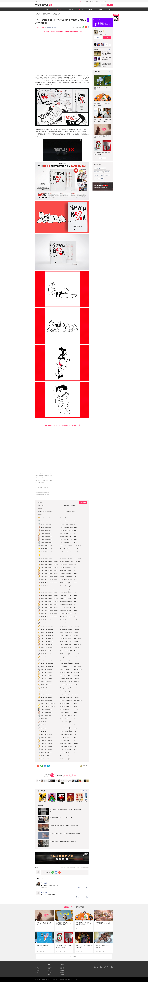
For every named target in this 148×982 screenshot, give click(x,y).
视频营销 (96, 175)
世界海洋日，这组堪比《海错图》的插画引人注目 (106, 65)
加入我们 (37, 972)
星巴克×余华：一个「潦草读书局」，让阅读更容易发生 (102, 120)
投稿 (49, 974)
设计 (102, 175)
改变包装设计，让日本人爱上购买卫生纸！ (62, 817)
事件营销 (107, 171)
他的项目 (96, 49)
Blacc (101, 31)
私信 (107, 37)
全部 (86, 790)
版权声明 (62, 972)
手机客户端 (37, 970)
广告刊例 (49, 972)
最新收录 (37, 14)
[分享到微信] (83, 27)
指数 (90, 9)
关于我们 (37, 967)
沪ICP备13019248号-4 (53, 979)
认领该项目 (83, 502)
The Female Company (99, 168)
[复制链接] (48, 766)
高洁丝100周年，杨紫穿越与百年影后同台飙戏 (63, 841)
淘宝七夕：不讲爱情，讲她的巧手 (102, 137)
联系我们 (49, 968)
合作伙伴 (37, 968)
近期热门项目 (46, 14)
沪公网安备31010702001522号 (66, 979)
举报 (74, 27)
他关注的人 (96, 41)
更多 (110, 71)
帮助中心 (62, 967)
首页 (36, 9)
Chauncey (44, 892)
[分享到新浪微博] (86, 27)
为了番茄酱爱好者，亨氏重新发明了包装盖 (102, 153)
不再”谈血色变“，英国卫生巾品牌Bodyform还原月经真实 (65, 834)
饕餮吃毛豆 (44, 883)
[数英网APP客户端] (116, 17)
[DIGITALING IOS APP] (98, 967)
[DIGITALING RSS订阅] (108, 967)
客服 (100, 1)
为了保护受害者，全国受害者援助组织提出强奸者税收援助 (65, 810)
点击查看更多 (74, 956)
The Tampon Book (99, 178)
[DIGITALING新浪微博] (105, 967)
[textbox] (87, 5)
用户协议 (62, 970)
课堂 (100, 9)
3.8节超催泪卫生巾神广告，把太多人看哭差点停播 (64, 825)
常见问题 (96, 1)
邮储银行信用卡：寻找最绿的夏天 (102, 88)
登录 (36, 1)
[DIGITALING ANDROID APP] (95, 967)
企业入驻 (49, 967)
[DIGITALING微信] (101, 967)
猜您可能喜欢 (97, 164)
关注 (98, 37)
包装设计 (107, 175)
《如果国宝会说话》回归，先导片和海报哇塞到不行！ (106, 53)
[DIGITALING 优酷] (112, 967)
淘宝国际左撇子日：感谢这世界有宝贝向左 (102, 104)
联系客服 (62, 974)
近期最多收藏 (56, 14)
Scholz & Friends (98, 171)
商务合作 (49, 970)
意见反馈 (62, 968)
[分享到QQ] (88, 27)
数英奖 (111, 9)
